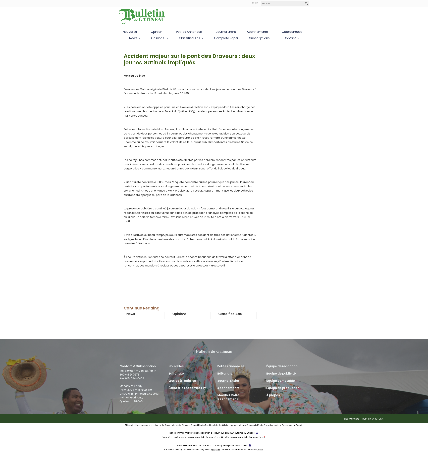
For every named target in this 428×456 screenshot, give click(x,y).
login (255, 2)
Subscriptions (259, 38)
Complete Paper (226, 38)
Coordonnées (292, 32)
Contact (290, 38)
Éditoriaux (176, 373)
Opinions (158, 38)
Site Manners (351, 418)
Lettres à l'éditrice (182, 381)
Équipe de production (283, 388)
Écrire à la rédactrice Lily (187, 388)
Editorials (224, 373)
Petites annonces (189, 32)
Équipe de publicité (281, 373)
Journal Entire (226, 32)
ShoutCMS (378, 418)
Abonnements (257, 32)
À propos (273, 395)
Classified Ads (189, 38)
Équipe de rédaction (282, 366)
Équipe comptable (280, 381)
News (133, 38)
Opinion (156, 32)
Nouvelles (130, 32)
